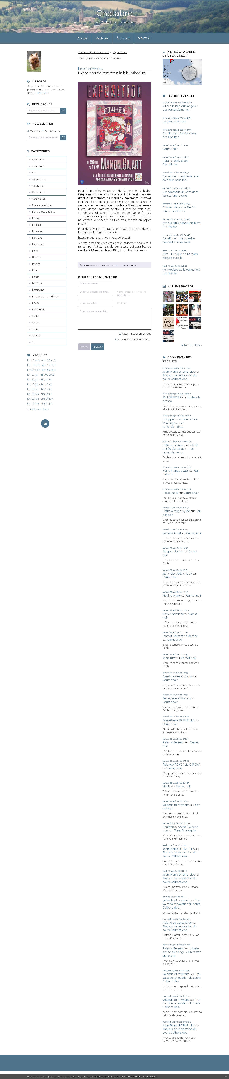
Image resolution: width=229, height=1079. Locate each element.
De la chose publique (43, 211)
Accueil (82, 38)
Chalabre (114, 13)
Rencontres (38, 309)
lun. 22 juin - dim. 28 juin (40, 398)
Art (33, 172)
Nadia (166, 786)
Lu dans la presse (174, 121)
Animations (38, 166)
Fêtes (35, 251)
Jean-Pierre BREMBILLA (179, 371)
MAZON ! (144, 38)
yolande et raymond (176, 805)
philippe (168, 419)
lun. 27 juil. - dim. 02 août (40, 374)
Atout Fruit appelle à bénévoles (93, 52)
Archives (102, 38)
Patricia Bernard (173, 445)
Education (37, 231)
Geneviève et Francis (177, 698)
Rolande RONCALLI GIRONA (181, 764)
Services (36, 322)
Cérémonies (38, 198)
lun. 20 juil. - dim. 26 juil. (39, 379)
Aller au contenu (11, 3)
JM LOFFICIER (172, 397)
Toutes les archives (38, 409)
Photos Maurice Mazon (45, 296)
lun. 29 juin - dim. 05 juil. (39, 394)
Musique (37, 283)
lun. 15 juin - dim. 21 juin (40, 403)
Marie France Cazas (176, 470)
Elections (37, 237)
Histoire (36, 257)
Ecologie (36, 224)
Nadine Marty (172, 595)
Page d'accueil (120, 52)
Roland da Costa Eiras (177, 922)
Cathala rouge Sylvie (176, 511)
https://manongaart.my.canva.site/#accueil (104, 237)
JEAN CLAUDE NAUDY (177, 573)
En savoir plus (151, 1076)
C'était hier (38, 185)
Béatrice (168, 827)
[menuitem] (82, 38)
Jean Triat (169, 658)
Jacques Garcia (173, 551)
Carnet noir (38, 192)
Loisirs (35, 277)
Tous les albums (193, 345)
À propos (123, 38)
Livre (34, 270)
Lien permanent (90, 265)
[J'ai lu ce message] (226, 1076)
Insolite (36, 264)
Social (35, 329)
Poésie (36, 303)
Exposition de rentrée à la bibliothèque (111, 73)
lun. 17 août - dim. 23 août (41, 360)
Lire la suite (42, 93)
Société (36, 335)
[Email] (45, 423)
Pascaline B (170, 492)
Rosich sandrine (173, 614)
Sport (35, 342)
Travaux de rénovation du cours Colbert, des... (181, 904)
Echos (35, 218)
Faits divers (38, 244)
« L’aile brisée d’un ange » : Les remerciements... (180, 423)
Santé (35, 316)
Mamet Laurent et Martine (180, 636)
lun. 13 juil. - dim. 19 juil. (39, 384)
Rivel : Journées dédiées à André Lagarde (100, 57)
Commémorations (42, 205)
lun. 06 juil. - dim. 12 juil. (39, 389)
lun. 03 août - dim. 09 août (41, 370)
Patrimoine (38, 290)
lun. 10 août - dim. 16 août (41, 365)
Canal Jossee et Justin (177, 676)
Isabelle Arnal (172, 533)
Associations (39, 179)
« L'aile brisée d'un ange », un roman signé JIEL (182, 952)
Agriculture (38, 159)
